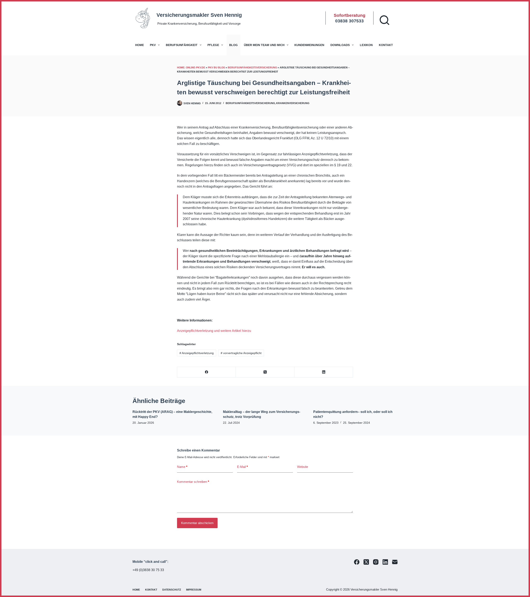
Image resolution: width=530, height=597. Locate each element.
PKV (153, 45)
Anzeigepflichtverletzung (196, 353)
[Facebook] (206, 372)
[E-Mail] (395, 562)
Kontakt (386, 45)
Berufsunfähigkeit (182, 45)
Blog (233, 45)
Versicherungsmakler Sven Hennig (199, 15)
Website (302, 466)
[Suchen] (384, 20)
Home (139, 45)
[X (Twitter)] (265, 372)
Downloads (340, 45)
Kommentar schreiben (193, 481)
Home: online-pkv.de (191, 67)
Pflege (213, 45)
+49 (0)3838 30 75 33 (148, 570)
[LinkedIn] (323, 372)
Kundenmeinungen (309, 45)
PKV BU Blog (216, 67)
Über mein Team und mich (264, 45)
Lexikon (366, 45)
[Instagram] (375, 562)
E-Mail (242, 466)
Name (182, 466)
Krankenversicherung (292, 103)
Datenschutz (171, 589)
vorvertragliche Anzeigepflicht (241, 353)
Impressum (193, 589)
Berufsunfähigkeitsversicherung (252, 67)
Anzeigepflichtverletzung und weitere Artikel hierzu (214, 330)
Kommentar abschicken (197, 523)
